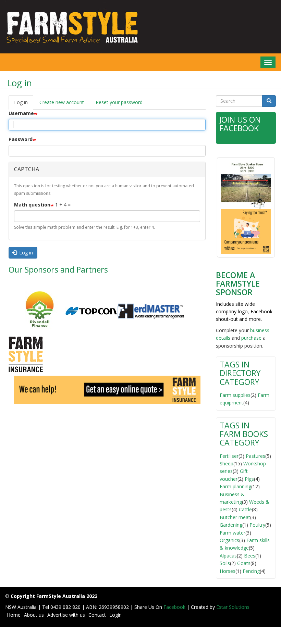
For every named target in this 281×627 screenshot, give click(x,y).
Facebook (175, 607)
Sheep (226, 463)
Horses (227, 571)
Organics (229, 540)
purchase (251, 338)
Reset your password (119, 102)
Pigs (249, 479)
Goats (244, 563)
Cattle (245, 509)
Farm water (232, 532)
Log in (23, 104)
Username (21, 113)
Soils (225, 563)
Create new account (61, 102)
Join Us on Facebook (240, 124)
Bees (249, 555)
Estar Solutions (232, 607)
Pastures (255, 456)
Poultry (257, 525)
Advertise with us (66, 615)
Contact (97, 615)
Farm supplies (235, 395)
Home (14, 615)
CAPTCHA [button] (26, 169)
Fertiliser (229, 456)
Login (115, 615)
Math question (32, 204)
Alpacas (228, 555)
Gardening (231, 525)
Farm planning (235, 486)
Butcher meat (235, 517)
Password (21, 139)
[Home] (70, 26)
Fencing (251, 571)
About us (34, 615)
